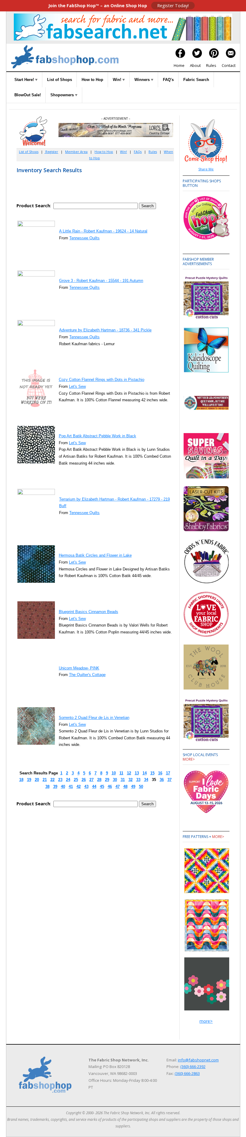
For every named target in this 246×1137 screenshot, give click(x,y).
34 (146, 779)
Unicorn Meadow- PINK (79, 668)
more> (189, 759)
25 (76, 779)
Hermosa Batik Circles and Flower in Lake (95, 555)
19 (29, 779)
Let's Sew (77, 386)
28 (99, 779)
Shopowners (62, 95)
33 (138, 779)
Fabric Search (196, 79)
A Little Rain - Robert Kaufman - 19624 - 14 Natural (103, 231)
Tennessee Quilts (84, 238)
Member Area (76, 151)
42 (78, 786)
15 (152, 773)
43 (86, 786)
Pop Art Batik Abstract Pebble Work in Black (97, 436)
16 (160, 773)
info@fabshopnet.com (198, 1060)
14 (144, 773)
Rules (211, 65)
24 (68, 779)
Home (179, 65)
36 (162, 779)
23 (60, 779)
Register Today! (173, 5)
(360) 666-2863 (187, 1073)
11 (121, 773)
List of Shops (59, 79)
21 (45, 779)
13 (137, 773)
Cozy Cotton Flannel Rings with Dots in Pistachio (101, 379)
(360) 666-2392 (193, 1066)
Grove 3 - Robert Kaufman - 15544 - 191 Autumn (101, 280)
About (195, 65)
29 (107, 779)
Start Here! (24, 79)
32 (130, 779)
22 (52, 779)
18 (21, 779)
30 (115, 779)
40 (63, 786)
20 (37, 779)
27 (91, 779)
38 (47, 786)
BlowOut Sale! (27, 95)
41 (71, 786)
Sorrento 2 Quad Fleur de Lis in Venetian (94, 717)
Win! (117, 79)
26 (84, 779)
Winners (142, 79)
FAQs (138, 151)
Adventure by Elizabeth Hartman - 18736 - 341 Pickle (105, 330)
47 (118, 786)
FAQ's (168, 79)
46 (110, 786)
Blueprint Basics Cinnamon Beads (88, 611)
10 (114, 773)
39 (55, 786)
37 (169, 779)
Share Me (206, 169)
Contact (229, 65)
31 (123, 779)
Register (51, 151)
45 (102, 786)
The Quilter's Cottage (87, 674)
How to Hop (92, 79)
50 (141, 786)
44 (94, 786)
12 (129, 773)
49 (133, 786)
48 (125, 786)
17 (168, 773)
